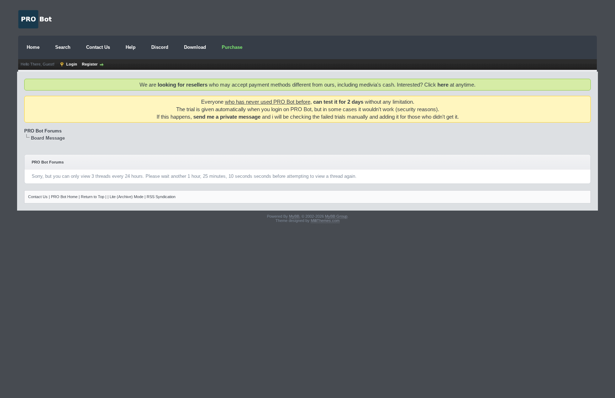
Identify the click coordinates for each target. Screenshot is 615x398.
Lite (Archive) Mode (126, 197)
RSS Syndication (161, 197)
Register (90, 64)
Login (71, 64)
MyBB (294, 216)
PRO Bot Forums (43, 131)
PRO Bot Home (64, 197)
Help (131, 47)
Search (62, 47)
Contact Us (98, 47)
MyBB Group (336, 216)
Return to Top (92, 197)
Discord (159, 47)
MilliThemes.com (325, 220)
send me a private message (227, 117)
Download (195, 47)
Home (33, 47)
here (442, 85)
